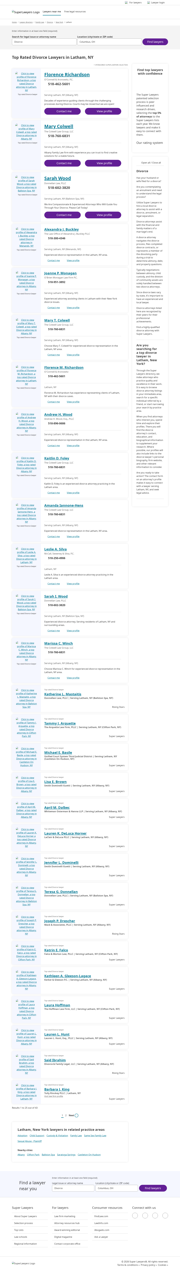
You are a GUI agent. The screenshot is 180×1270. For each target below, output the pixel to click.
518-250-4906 (56, 558)
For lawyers (60, 1208)
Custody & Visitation (57, 1135)
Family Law (39, 22)
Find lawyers (155, 42)
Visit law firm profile (53, 1096)
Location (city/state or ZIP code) (95, 36)
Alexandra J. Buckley (61, 229)
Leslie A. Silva (55, 549)
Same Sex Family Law (95, 1135)
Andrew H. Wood (58, 414)
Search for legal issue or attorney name (34, 36)
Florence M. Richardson (64, 367)
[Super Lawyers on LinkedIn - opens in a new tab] (165, 1215)
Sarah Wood (57, 178)
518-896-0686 (56, 423)
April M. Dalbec (57, 807)
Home (14, 22)
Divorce (50, 22)
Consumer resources (107, 1208)
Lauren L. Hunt (56, 1034)
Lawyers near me (52, 11)
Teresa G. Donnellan (61, 891)
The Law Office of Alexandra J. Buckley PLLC (67, 234)
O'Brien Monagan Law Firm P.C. (60, 277)
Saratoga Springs (66, 1154)
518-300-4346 (56, 238)
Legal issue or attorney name (67, 1183)
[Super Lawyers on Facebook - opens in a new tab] (135, 1215)
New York (59, 22)
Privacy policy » (149, 1264)
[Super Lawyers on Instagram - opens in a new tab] (145, 1215)
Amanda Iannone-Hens (63, 505)
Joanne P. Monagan (60, 273)
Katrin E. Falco (56, 950)
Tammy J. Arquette (60, 723)
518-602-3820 (59, 188)
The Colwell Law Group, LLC (58, 131)
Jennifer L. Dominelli (61, 862)
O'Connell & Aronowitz (56, 371)
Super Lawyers (22, 1208)
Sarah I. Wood (56, 596)
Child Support (37, 1135)
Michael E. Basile (58, 752)
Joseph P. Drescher (59, 920)
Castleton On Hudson (89, 1154)
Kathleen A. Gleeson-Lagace (67, 975)
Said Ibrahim (55, 1060)
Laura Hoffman (57, 1005)
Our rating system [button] (149, 143)
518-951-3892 (56, 282)
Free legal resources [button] (75, 11)
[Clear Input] (73, 42)
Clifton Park (33, 1154)
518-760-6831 (59, 136)
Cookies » (163, 1264)
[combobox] (44, 41)
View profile (104, 111)
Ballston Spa (48, 1154)
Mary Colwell (58, 126)
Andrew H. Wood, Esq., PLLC (59, 419)
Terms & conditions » (128, 1264)
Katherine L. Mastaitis (62, 694)
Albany (21, 1154)
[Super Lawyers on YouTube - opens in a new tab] (155, 1215)
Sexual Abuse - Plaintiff (30, 1141)
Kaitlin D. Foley (56, 458)
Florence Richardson (67, 74)
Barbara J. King (56, 1089)
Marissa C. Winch (58, 643)
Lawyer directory (26, 22)
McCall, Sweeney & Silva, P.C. (59, 553)
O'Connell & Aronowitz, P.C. (58, 79)
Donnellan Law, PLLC (55, 183)
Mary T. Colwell (57, 320)
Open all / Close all (151, 162)
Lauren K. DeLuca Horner (65, 833)
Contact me (64, 111)
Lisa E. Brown (55, 781)
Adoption (22, 1135)
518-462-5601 (59, 84)
